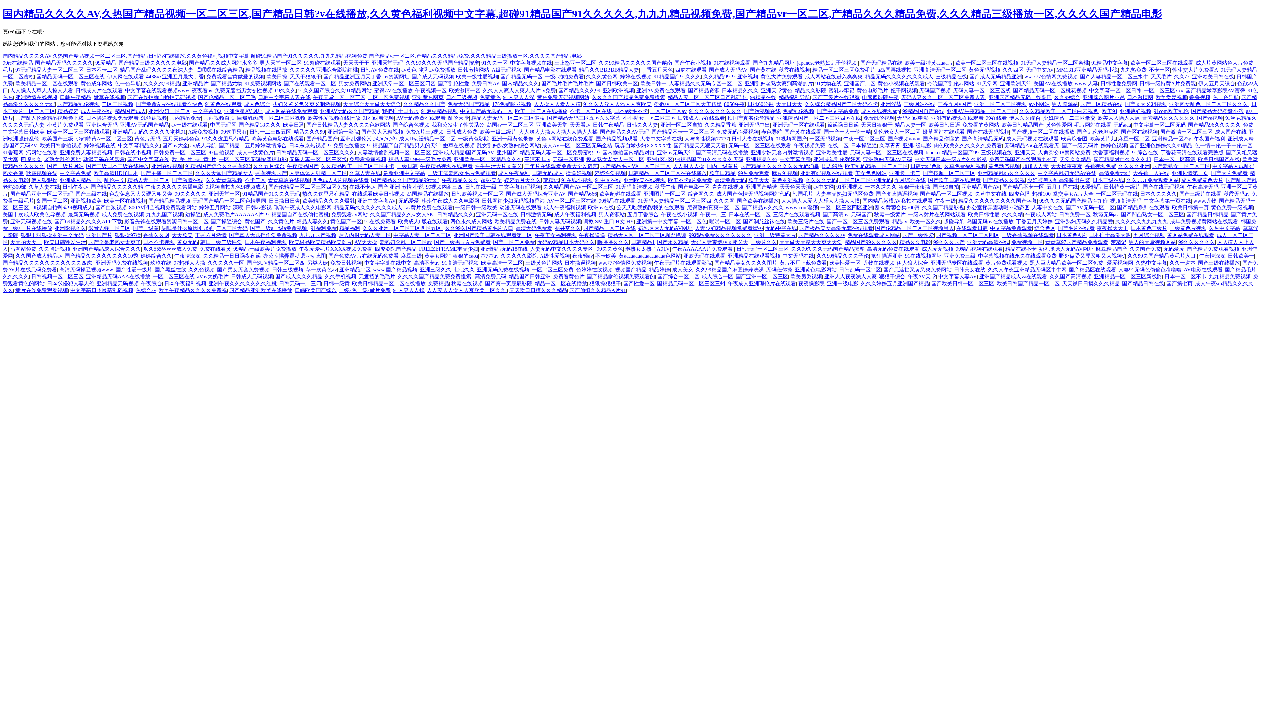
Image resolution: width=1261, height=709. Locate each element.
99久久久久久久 (1196, 242)
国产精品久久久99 (579, 90)
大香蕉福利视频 (1111, 152)
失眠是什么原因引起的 (187, 228)
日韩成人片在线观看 (99, 90)
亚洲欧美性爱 (832, 152)
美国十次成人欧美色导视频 (34, 214)
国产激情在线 (187, 180)
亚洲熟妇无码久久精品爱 (1084, 221)
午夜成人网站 (1041, 214)
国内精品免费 (185, 118)
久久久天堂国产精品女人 (224, 173)
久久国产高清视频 (1071, 276)
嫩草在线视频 (109, 97)
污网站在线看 (41, 152)
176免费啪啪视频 (511, 104)
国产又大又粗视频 (1146, 104)
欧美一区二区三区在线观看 (1161, 63)
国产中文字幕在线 (148, 159)
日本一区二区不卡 (1185, 276)
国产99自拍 (946, 187)
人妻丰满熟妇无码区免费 (845, 194)
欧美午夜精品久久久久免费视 (193, 290)
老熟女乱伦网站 (62, 159)
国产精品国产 (322, 138)
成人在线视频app (880, 111)
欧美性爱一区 (845, 263)
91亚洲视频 (745, 76)
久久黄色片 (281, 221)
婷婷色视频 (1114, 145)
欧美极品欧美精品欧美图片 (320, 242)
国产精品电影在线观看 (550, 70)
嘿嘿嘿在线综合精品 (219, 70)
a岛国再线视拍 (895, 70)
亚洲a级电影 (917, 145)
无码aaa (1122, 125)
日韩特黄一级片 (1122, 187)
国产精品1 (230, 145)
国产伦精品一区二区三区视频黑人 (914, 228)
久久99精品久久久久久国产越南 (635, 63)
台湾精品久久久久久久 (1168, 118)
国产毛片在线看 (1076, 228)
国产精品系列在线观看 (1143, 207)
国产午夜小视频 (693, 63)
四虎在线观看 (691, 70)
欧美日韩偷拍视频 (61, 145)
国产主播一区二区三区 (167, 173)
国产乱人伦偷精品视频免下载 (49, 118)
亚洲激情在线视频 (36, 97)
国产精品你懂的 (941, 138)
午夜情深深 (187, 256)
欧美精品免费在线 (516, 221)
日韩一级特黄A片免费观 (1167, 83)
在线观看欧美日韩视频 (378, 194)
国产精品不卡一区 (1023, 187)
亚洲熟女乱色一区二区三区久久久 (1209, 104)
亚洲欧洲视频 (618, 90)
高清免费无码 (1114, 173)
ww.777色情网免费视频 (1051, 76)
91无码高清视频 (634, 187)
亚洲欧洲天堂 (1015, 83)
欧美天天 (758, 180)
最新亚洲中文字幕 (404, 173)
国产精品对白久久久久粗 (1122, 159)
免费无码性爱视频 (738, 132)
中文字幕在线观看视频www (157, 90)
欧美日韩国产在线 (1219, 159)
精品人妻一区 (910, 125)
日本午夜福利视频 (266, 242)
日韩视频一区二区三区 (57, 276)
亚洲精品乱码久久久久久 (1006, 173)
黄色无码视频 (984, 70)
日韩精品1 (643, 242)
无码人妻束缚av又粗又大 (719, 242)
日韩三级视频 (287, 269)
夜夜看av (202, 90)
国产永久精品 (673, 242)
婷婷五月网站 (215, 207)
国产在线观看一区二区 (310, 83)
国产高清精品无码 (983, 138)
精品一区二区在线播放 (561, 283)
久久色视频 (201, 269)
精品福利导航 (794, 97)
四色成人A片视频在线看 (340, 180)
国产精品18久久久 (260, 125)
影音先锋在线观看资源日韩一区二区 (166, 221)
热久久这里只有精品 (326, 194)
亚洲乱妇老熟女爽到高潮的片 (779, 83)
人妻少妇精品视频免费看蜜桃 (729, 228)
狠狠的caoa (465, 256)
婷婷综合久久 (156, 256)
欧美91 (1109, 111)
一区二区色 (694, 221)
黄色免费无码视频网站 (563, 97)
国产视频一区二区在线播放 (1042, 132)
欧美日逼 (293, 125)
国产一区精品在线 (1101, 104)
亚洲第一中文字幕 (657, 221)
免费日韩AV (486, 83)
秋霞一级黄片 (890, 214)
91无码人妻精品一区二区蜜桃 (1055, 63)
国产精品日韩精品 (1207, 214)
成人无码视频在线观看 (1032, 138)
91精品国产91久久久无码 (271, 194)
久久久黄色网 (602, 76)
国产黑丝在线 (170, 269)
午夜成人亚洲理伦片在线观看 (762, 283)
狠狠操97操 (128, 235)
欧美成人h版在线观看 (423, 221)
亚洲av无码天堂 (675, 152)
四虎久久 (31, 159)
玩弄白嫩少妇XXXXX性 (643, 145)
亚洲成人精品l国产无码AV (463, 152)
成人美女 (682, 269)
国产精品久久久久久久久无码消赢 (780, 166)
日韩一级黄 (336, 283)
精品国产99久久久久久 (871, 242)
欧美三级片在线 (805, 221)
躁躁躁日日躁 (843, 125)
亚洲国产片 (99, 235)
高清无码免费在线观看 (893, 249)
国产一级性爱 (918, 235)
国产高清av (836, 214)
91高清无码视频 (460, 263)
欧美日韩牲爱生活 (65, 242)
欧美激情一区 (464, 90)
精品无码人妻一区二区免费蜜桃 (557, 152)
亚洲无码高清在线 (988, 242)
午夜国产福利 (1209, 138)
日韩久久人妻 (642, 125)
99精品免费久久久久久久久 (720, 235)
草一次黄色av (321, 269)
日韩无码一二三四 (300, 283)
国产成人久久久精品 (298, 276)
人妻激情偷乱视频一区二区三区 (394, 152)
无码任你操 (779, 269)
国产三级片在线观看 (836, 97)
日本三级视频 (461, 97)
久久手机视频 (340, 276)
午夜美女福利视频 (556, 235)
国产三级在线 (91, 194)
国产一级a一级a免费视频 (279, 228)
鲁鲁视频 (1199, 97)
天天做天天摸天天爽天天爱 (810, 242)
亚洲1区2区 (660, 159)
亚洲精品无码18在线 (504, 249)
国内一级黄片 (722, 166)
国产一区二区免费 (514, 242)
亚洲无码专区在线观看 (957, 263)
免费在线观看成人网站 (874, 235)
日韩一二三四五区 (270, 132)
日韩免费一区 (1075, 214)
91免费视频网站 (263, 83)
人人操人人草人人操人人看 (41, 90)
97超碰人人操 (189, 263)
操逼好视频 (579, 173)
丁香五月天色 (657, 70)
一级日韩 (407, 166)
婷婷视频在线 (100, 145)
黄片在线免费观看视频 (41, 290)
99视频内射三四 (444, 187)
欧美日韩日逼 (944, 125)
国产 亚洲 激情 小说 (401, 187)
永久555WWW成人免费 (170, 249)
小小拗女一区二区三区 (649, 118)
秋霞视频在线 (41, 173)
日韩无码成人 (548, 173)
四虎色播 (1019, 194)
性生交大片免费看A (1195, 70)
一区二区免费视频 (389, 97)
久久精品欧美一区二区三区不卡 (357, 166)
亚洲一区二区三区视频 (1000, 104)
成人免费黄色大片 (1202, 180)
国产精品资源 (703, 90)
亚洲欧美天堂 (551, 125)
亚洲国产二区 (859, 83)
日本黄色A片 (1071, 235)
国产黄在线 (763, 70)
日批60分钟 (760, 104)
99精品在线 (763, 97)
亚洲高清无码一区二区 (940, 70)
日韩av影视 (259, 207)
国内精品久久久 (520, 83)
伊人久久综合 (1025, 118)
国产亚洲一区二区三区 (762, 276)
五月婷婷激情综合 (266, 145)
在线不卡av (362, 187)
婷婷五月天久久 (522, 180)
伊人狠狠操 (44, 180)
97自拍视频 (222, 152)
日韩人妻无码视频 (560, 221)
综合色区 (1044, 228)
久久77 (1182, 76)
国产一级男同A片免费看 (462, 242)
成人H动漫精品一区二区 (427, 138)
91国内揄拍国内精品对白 (626, 152)
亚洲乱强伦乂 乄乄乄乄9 (368, 138)
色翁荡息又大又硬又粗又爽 (140, 194)
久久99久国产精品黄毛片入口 (479, 228)
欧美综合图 (1074, 138)
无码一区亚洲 (568, 159)
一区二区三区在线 (174, 276)
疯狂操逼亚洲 (887, 256)
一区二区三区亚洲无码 (865, 180)
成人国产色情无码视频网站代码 (753, 194)
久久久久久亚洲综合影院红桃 (324, 70)
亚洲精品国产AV (980, 187)
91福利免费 (324, 228)
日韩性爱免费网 (1118, 83)
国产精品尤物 (226, 83)
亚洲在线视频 (167, 166)
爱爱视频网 (1120, 263)
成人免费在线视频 (123, 214)
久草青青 (889, 145)
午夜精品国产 (303, 166)
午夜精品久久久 (460, 180)
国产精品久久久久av (821, 235)
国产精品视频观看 (617, 138)
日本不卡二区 (102, 70)
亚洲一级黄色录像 (513, 138)
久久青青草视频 (224, 180)
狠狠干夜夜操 (914, 187)
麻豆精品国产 (1111, 249)
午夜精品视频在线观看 (446, 166)
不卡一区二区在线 (591, 111)
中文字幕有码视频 (520, 187)
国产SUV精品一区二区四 (276, 263)
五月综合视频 (1149, 235)
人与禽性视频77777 (706, 138)
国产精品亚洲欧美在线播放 (260, 290)
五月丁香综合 (643, 214)
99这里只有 (234, 132)
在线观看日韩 (972, 228)
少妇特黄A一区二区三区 (104, 138)
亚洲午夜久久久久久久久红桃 (243, 283)
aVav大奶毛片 (213, 276)
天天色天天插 (795, 187)
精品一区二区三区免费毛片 (843, 70)
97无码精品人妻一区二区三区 (49, 70)
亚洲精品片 (195, 83)
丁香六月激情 (211, 235)
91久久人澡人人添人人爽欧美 (617, 104)
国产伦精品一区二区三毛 (227, 97)
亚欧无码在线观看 (704, 256)
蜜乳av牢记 (841, 90)
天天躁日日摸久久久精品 (1091, 283)
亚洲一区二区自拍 (681, 125)
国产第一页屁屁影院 (508, 283)
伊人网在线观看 (125, 76)
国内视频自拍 (219, 118)
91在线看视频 (378, 118)
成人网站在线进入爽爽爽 (834, 76)
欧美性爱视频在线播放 (334, 118)
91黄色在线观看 (223, 104)
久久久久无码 (821, 180)
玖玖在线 (160, 263)
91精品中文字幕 (1109, 63)
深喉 (238, 207)
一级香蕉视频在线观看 (1028, 235)
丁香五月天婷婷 (1034, 221)
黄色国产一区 (346, 221)
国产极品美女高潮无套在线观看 (836, 228)
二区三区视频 (117, 104)
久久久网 (724, 201)
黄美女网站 (437, 256)
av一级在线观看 (189, 125)
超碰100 (1041, 194)
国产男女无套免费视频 (243, 269)
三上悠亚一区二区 (575, 63)
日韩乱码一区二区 (860, 269)
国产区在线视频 (1139, 132)
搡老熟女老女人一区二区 (615, 159)
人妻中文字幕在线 (661, 138)
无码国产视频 (935, 90)
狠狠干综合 (892, 276)
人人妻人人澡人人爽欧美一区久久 (467, 290)
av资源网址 (396, 76)
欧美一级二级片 (498, 132)
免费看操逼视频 (367, 159)
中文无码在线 (798, 256)
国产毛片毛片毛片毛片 (567, 83)
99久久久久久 (190, 194)
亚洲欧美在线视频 (645, 180)
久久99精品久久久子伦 (842, 256)
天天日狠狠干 (877, 125)
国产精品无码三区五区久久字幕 (584, 118)
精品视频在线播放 (266, 70)
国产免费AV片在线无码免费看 (363, 256)
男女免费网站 (354, 83)
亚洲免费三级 (960, 256)
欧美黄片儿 (1103, 138)
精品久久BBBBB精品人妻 (609, 70)
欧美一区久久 (925, 221)
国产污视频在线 (762, 111)
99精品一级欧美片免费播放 (265, 249)
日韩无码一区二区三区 (762, 249)
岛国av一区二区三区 (510, 125)
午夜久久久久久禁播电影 (174, 187)
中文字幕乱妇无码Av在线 (1067, 173)
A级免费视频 (203, 132)
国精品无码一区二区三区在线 (70, 76)
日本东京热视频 (307, 145)
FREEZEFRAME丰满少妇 (448, 249)
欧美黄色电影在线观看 (278, 138)
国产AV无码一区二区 (1090, 207)
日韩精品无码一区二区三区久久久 (315, 152)
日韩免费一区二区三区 (180, 152)
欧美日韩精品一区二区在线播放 (389, 283)
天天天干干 (356, 63)
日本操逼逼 (864, 145)
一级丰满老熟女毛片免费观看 (462, 173)
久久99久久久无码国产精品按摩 (442, 63)
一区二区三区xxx (1163, 90)
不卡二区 (255, 180)
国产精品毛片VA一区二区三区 (635, 166)
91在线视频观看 (732, 63)
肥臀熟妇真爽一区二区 (713, 207)
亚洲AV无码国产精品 (144, 125)
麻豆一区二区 (1134, 138)
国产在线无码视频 (988, 132)
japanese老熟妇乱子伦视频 (827, 63)
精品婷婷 (67, 111)
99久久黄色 (610, 249)
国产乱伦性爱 (453, 83)
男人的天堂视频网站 (1152, 242)
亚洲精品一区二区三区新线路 (1128, 276)
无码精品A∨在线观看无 (1031, 145)
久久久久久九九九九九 (1141, 221)
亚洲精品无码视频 (118, 283)
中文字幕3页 (207, 111)
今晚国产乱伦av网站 (950, 83)
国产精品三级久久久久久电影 (153, 63)
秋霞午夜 (665, 187)
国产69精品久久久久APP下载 (88, 221)
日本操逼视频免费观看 (112, 118)
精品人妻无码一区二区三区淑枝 (508, 118)
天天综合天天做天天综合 (372, 104)
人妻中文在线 (1047, 207)
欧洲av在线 (601, 207)
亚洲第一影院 (343, 132)
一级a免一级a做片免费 (365, 290)
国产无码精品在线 (881, 63)
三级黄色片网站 (543, 263)
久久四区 (1013, 70)
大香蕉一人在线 (1151, 173)
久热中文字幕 (1224, 228)
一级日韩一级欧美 (476, 207)
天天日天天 (789, 104)
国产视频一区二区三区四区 (967, 235)
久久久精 (1012, 214)
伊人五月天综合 (1216, 83)
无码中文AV (1040, 70)
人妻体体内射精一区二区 (318, 173)
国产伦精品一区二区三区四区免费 (307, 187)
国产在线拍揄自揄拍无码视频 (161, 97)
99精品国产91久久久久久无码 (709, 159)
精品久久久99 (309, 132)
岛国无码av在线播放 (990, 221)
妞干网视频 (904, 90)
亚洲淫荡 (890, 104)
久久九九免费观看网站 (1152, 180)
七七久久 (464, 269)
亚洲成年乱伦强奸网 (837, 159)
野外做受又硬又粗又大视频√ (1092, 256)
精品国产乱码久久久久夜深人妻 (156, 70)
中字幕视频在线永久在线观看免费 (1017, 256)
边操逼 (193, 214)
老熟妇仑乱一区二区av (406, 242)
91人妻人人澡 (519, 97)
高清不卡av (537, 159)
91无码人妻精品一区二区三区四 (674, 201)
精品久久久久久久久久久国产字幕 (997, 201)
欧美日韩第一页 (1190, 207)
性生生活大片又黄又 (498, 166)
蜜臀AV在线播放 (393, 90)
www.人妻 (1086, 83)
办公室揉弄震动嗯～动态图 (997, 207)
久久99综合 (1067, 97)
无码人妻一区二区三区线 (982, 90)
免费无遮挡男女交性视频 (244, 90)
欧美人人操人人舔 (1119, 118)
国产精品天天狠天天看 (700, 145)
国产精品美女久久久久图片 (745, 263)
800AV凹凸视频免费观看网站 (163, 207)
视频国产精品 (631, 269)
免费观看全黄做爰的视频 (235, 76)
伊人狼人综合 (912, 263)
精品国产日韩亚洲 (530, 276)
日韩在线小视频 (133, 152)
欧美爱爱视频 (1171, 97)
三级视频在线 (996, 152)
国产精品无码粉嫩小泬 (1217, 111)
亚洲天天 (1025, 152)
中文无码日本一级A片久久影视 (951, 159)
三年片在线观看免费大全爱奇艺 (561, 166)
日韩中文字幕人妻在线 (284, 97)
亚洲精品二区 (355, 269)
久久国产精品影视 (943, 207)
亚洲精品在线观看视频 (754, 256)
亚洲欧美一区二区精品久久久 (488, 159)
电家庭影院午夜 (880, 97)
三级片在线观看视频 (796, 214)
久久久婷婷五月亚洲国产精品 (895, 283)
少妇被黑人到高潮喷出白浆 (1058, 180)
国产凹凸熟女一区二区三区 (1152, 214)
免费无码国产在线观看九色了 (1023, 159)
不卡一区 (1159, 70)
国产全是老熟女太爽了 (114, 242)
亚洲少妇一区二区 (169, 111)
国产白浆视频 (111, 207)
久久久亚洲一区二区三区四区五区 (403, 228)
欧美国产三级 (57, 138)
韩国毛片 (802, 194)
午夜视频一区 (431, 90)
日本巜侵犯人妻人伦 (70, 283)
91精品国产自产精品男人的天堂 (404, 145)
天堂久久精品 (1075, 159)
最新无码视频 (84, 214)
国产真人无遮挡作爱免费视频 (263, 235)
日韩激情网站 (473, 70)
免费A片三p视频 (425, 132)
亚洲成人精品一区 (81, 180)
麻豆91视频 (785, 173)
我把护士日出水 (400, 111)
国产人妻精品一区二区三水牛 (1114, 76)
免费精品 (438, 283)
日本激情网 (1140, 97)
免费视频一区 (1027, 242)
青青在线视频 (727, 187)
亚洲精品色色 (761, 159)
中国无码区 (223, 125)
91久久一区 (494, 63)
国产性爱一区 (639, 283)
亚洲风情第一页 (1190, 173)
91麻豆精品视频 (439, 111)
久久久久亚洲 (1134, 166)
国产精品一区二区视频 (946, 194)
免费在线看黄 (215, 249)
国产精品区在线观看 (1092, 269)
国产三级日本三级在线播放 (117, 166)
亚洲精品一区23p (1171, 138)
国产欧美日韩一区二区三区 (962, 283)
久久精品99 (716, 76)
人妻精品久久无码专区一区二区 (705, 83)
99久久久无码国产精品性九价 (1073, 201)
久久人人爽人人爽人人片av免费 (519, 90)
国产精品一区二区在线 (609, 228)
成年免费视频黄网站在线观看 (1204, 221)
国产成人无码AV (728, 70)
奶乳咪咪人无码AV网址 (665, 228)
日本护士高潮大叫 (1110, 235)
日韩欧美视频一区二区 (477, 194)
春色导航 (771, 132)
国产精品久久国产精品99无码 (405, 180)
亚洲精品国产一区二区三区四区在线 (819, 118)
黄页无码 (187, 242)
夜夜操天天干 (1112, 228)
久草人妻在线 (365, 173)
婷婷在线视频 (636, 76)
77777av (489, 256)
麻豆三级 (411, 256)
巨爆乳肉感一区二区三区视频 (271, 118)
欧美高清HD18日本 (116, 173)
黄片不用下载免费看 (803, 263)
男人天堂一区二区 (281, 63)
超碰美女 (491, 180)
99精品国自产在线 (923, 111)
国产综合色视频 (411, 125)
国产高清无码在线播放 (722, 152)
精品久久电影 (915, 242)
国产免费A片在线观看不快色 (169, 104)
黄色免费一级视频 (1232, 207)
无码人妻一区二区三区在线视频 (886, 152)
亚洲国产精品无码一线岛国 (1020, 97)
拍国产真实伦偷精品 (751, 118)
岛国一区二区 (52, 201)
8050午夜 (734, 104)
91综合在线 (1145, 152)
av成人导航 (203, 145)
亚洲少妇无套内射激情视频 (782, 152)
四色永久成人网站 (471, 221)
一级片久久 (764, 242)
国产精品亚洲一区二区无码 (41, 194)
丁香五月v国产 (955, 104)
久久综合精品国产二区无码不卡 (841, 104)
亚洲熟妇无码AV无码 (887, 159)
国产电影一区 (694, 187)
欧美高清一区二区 (502, 263)
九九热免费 (1133, 70)
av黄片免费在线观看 (429, 207)
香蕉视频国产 (271, 173)
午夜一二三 (713, 214)
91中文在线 (608, 180)
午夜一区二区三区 (864, 138)
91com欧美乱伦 (1171, 111)
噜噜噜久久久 (613, 242)
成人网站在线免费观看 (291, 111)
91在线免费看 (380, 221)
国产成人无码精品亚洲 (995, 76)
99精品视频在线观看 (979, 249)
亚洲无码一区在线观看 (798, 125)
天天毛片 (1161, 76)
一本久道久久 (880, 187)
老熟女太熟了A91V (647, 249)
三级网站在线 (919, 104)
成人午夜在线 (96, 111)
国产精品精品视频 (169, 201)
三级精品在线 (951, 76)
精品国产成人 (130, 111)
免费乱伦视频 (798, 111)
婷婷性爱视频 (610, 173)
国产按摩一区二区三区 (949, 173)
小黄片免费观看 (65, 125)
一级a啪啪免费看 (564, 76)
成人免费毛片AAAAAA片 (233, 214)
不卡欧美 (605, 256)
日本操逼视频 (580, 263)
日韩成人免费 (461, 132)
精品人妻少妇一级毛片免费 (420, 159)
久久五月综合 (269, 166)
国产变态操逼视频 (897, 194)
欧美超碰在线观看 (620, 194)
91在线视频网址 (923, 256)
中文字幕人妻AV (957, 276)
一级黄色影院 (473, 138)
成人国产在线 (1231, 132)
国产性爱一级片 (134, 269)
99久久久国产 (949, 242)
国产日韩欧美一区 (617, 83)
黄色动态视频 (1004, 166)
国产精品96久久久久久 (1214, 125)
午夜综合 (151, 283)
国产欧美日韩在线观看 (954, 180)
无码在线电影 (913, 118)
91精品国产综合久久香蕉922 (218, 166)
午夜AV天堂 (922, 276)
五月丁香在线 (1062, 187)
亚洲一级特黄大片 (775, 235)
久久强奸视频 (54, 249)
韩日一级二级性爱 (221, 242)
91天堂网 (987, 83)
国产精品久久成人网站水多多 (223, 63)
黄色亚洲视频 (787, 180)
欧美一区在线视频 (125, 201)
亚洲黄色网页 (428, 97)
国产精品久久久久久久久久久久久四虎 (48, 263)
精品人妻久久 (312, 221)
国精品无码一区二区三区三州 (691, 283)
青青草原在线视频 (289, 180)
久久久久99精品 (161, 83)
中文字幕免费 (795, 159)
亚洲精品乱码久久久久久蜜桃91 (149, 132)
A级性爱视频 (555, 256)
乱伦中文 (114, 180)
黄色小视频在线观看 (901, 83)
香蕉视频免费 (1100, 166)
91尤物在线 (828, 83)
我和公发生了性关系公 (458, 125)
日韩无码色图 (926, 166)
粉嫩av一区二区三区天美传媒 (688, 104)
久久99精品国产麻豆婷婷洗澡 (730, 269)
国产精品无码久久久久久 (64, 63)
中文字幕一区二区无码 (1159, 125)
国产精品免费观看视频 (1213, 249)
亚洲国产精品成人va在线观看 (1013, 276)
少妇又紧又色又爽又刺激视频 (307, 104)
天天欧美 (182, 235)
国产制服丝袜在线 (764, 221)
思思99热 (832, 166)
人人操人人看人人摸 (557, 104)
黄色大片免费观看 (782, 76)
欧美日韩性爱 (984, 214)
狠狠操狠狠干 (605, 283)
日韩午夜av (75, 187)
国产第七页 (1179, 283)
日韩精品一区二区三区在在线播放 (667, 173)
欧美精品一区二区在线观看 (46, 83)
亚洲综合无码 (102, 125)
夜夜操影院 (811, 283)
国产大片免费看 (1229, 173)
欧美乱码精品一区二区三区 (876, 166)
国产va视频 (1210, 118)
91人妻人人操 (409, 290)
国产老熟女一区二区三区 (1181, 166)
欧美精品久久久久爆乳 (328, 201)
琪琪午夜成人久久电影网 (450, 201)
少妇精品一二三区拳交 (1069, 118)
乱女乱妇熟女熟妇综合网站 (508, 145)
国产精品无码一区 (521, 76)
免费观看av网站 (349, 214)
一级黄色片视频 (1188, 228)
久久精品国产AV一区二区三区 (578, 187)
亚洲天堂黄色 (776, 90)
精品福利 (349, 228)
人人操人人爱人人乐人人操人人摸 (820, 201)
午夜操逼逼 (592, 235)
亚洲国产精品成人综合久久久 (107, 249)
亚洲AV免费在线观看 (661, 90)
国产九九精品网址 (774, 63)
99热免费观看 (753, 173)
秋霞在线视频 (794, 70)
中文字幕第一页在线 (1167, 201)
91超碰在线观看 (322, 63)
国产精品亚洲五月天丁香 (352, 76)
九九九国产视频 (164, 214)
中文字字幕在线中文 (387, 263)
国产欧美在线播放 (758, 201)
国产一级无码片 (1080, 145)
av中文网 (823, 187)
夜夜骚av (582, 256)
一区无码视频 (825, 138)
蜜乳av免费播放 (437, 70)
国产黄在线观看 (803, 132)
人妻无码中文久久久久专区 (562, 249)
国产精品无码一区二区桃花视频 (1050, 90)
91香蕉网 (13, 152)
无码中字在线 (781, 228)
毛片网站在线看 (1092, 125)
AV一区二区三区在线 (571, 201)
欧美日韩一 (653, 83)
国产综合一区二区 (678, 276)
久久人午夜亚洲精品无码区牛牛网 (1027, 269)
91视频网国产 (791, 138)
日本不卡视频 (159, 242)
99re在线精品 (18, 63)
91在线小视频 (577, 180)
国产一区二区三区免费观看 (858, 221)
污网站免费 (23, 249)
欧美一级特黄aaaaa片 (929, 63)
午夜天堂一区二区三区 (339, 97)
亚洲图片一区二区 (665, 194)
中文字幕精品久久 (139, 145)
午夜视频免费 (809, 145)
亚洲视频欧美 (86, 201)
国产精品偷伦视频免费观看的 (621, 276)
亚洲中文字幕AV (376, 201)
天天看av (580, 125)
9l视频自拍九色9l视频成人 (236, 187)
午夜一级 (945, 201)
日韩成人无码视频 (252, 276)
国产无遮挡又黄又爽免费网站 (917, 269)
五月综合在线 (910, 180)
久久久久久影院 (519, 256)
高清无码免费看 (534, 228)
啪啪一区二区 (725, 221)
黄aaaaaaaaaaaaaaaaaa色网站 (650, 256)
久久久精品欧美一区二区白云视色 (1059, 111)
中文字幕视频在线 (531, 63)
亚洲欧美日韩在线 (1213, 76)
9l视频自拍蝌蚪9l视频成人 (63, 207)
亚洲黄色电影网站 (816, 269)
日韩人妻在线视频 (752, 138)
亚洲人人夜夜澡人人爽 (850, 276)
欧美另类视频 (806, 276)
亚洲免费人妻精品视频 (86, 152)
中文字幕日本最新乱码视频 (101, 290)
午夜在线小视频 (679, 214)
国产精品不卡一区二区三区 (683, 132)
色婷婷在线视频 (594, 269)
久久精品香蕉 (720, 125)
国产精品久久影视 (1004, 180)
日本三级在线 (1108, 180)
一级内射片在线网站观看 (937, 214)
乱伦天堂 (458, 118)
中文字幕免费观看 (1011, 228)
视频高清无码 (1125, 201)
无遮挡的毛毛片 (377, 276)
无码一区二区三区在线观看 (759, 145)
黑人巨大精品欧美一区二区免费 (1067, 263)
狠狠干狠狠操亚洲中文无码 (52, 235)
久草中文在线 (991, 194)
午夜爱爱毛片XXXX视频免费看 (335, 249)
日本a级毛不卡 (631, 111)
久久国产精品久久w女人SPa (402, 214)
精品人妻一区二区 (148, 180)
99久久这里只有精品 (225, 138)
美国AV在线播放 (1053, 83)
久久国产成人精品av (38, 256)
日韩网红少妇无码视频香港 (513, 201)
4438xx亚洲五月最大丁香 (175, 76)
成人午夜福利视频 (565, 207)
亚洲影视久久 (70, 228)
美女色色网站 (871, 173)
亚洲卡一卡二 (904, 173)
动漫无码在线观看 (104, 159)
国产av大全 (175, 145)
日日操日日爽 (284, 201)
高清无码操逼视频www (86, 269)
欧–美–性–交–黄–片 (194, 159)
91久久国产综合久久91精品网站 (335, 90)
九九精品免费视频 (1230, 276)
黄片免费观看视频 (1006, 263)
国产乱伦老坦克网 (1098, 132)
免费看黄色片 (569, 276)
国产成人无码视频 (433, 76)
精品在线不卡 (1021, 249)
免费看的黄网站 (980, 125)
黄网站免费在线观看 (1190, 235)
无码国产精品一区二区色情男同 (229, 201)
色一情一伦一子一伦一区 (1223, 145)
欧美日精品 (722, 173)
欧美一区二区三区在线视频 (986, 63)
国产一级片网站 (65, 166)
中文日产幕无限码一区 (486, 111)
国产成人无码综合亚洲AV (536, 194)
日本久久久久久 (1158, 194)
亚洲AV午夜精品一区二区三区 (982, 111)
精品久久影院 (810, 90)
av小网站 (1039, 104)
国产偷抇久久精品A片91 (597, 290)
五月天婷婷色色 (181, 138)
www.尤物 (1205, 201)
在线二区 (838, 145)
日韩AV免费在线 (379, 70)
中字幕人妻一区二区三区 (422, 235)
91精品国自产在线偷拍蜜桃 (297, 214)
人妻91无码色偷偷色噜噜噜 (1150, 269)
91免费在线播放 (346, 145)
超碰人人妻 (1035, 166)
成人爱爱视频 (937, 249)
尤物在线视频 (879, 263)
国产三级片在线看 (1200, 194)
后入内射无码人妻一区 (365, 235)
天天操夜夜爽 (1066, 166)
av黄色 (409, 70)
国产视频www (904, 138)
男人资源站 (1065, 104)
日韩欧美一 (1241, 256)
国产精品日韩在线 (1143, 283)
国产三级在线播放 (1219, 263)
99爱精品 (105, 63)
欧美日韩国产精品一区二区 (1028, 283)
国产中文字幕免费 (838, 111)
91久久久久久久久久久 (715, 111)
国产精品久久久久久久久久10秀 (101, 256)
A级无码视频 (507, 70)
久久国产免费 (1145, 249)
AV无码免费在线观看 (421, 118)
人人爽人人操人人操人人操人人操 (558, 132)
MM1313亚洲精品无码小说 (1087, 70)
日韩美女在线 (969, 269)
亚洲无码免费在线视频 (122, 263)
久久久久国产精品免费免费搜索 (628, 97)
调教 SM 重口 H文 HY (608, 221)
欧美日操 (276, 76)
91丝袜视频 (154, 118)
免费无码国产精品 (469, 104)
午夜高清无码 (1203, 187)
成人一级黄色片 (255, 152)
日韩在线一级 (481, 187)
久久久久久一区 (226, 263)
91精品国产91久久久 (677, 76)
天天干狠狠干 (305, 76)
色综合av (146, 290)
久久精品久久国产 (424, 104)
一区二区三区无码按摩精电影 (253, 159)
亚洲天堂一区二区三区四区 (403, 83)
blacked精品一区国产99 (952, 152)
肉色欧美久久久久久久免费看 (968, 145)
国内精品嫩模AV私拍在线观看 (897, 201)
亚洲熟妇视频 (1135, 111)
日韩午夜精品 (75, 97)
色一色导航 (128, 83)
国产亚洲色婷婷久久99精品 (1160, 145)
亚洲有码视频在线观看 (957, 118)
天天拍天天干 (26, 242)
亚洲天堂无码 (387, 63)
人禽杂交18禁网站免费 (1064, 152)
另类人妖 (317, 263)
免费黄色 (490, 97)
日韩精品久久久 (455, 214)
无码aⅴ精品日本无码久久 (566, 242)
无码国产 (861, 214)
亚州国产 (507, 152)
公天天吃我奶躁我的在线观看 (650, 207)
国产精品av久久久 (763, 207)
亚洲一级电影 (842, 283)
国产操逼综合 (226, 221)
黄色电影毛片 (872, 90)
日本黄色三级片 (1149, 228)
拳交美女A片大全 (1073, 194)
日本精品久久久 (740, 90)
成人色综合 (257, 104)
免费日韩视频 (346, 263)
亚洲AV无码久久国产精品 (350, 111)
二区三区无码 (232, 228)
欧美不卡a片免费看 (690, 180)
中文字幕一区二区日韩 (1115, 90)
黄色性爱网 (1059, 125)
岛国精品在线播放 (428, 194)
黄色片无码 (147, 138)
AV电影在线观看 (1203, 269)
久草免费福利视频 (965, 166)
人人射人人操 (688, 166)
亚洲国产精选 (761, 187)
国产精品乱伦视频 (78, 104)
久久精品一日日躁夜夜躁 (232, 256)
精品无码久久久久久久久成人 (899, 76)
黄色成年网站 (96, 83)
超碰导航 (953, 221)
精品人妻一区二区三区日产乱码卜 (708, 97)
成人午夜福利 (514, 173)
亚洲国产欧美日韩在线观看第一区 (493, 235)
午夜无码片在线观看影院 (683, 263)
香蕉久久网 (156, 235)
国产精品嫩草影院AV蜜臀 (1215, 90)
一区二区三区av (668, 111)
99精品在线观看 (617, 201)
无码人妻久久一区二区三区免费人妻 (943, 97)
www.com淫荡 (802, 207)
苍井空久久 (568, 228)
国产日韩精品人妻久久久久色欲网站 (348, 125)
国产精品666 (582, 194)
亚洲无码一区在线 (497, 214)
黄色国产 (255, 221)
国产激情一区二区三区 (1186, 132)
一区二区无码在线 (1117, 194)
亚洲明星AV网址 (243, 111)
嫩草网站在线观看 (944, 132)
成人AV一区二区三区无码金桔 (577, 145)
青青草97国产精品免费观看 (1076, 242)
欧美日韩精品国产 (1023, 125)
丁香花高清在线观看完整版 (1192, 152)
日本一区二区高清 (1175, 159)
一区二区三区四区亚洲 (846, 207)
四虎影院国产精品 (396, 249)
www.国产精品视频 (395, 269)
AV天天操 (365, 242)
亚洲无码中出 (754, 125)
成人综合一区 (717, 276)
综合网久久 (701, 194)
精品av (899, 221)
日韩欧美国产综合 (316, 290)
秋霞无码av (1237, 194)
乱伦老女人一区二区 (896, 132)
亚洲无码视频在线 (31, 221)
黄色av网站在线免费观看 (564, 138)
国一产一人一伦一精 (847, 132)
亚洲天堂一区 (224, 194)
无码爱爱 (408, 201)
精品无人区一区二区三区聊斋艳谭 (647, 235)
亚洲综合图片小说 (1104, 97)
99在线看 (996, 118)
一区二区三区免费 (553, 269)
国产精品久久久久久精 (117, 187)
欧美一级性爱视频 (477, 76)
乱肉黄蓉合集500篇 (897, 207)
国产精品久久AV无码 (624, 132)
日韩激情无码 (536, 214)
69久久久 (285, 90)
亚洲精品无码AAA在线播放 (118, 276)
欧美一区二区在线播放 (541, 111)
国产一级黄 (146, 228)
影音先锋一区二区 (109, 228)
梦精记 (551, 180)
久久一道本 (1182, 263)
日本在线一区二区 (750, 214)
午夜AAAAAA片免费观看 (703, 249)
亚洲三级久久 (435, 269)
